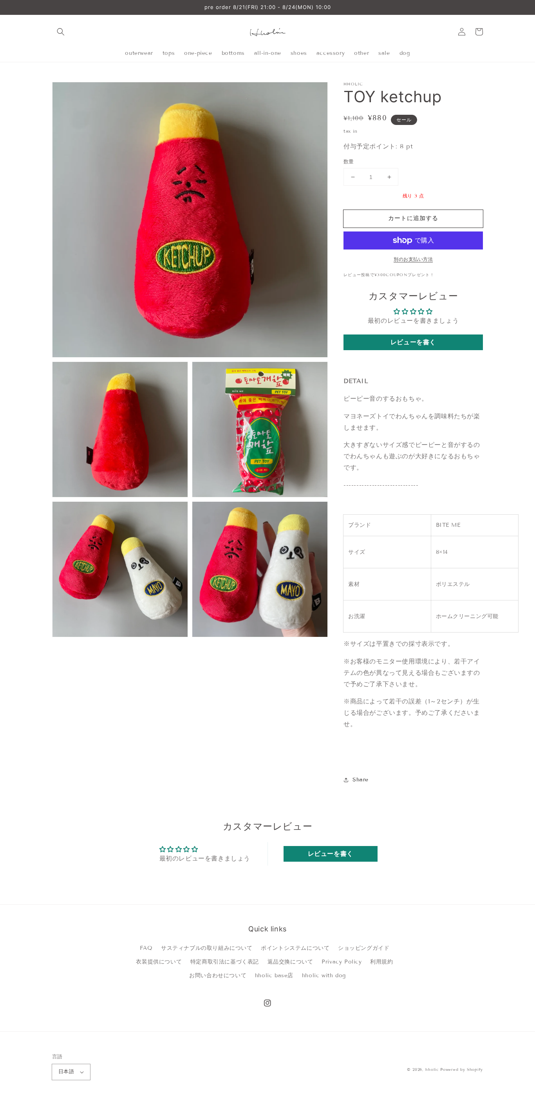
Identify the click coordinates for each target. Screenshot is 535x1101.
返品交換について (290, 961)
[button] (60, 31)
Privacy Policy (341, 961)
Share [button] (360, 779)
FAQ (146, 948)
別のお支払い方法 (413, 259)
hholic (431, 1069)
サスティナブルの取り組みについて (207, 948)
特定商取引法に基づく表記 (224, 961)
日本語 (66, 1071)
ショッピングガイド (363, 948)
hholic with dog (324, 975)
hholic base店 (274, 975)
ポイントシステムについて (295, 948)
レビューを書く (413, 342)
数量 (348, 162)
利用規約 (381, 961)
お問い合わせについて (217, 975)
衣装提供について (159, 961)
